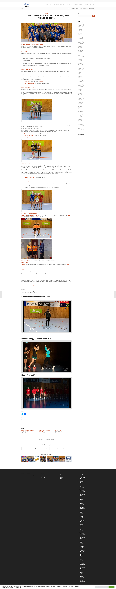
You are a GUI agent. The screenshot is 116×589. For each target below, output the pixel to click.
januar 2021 (80, 80)
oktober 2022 (80, 55)
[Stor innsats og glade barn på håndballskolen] (56, 459)
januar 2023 (80, 51)
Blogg (22, 8)
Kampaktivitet (62, 476)
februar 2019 (80, 108)
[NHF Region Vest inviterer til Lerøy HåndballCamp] (68, 459)
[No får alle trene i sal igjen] (24, 459)
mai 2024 (79, 31)
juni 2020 (79, 89)
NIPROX (68, 264)
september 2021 (80, 71)
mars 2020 (79, 93)
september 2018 (80, 115)
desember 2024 (80, 24)
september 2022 (80, 56)
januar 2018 (80, 124)
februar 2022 (80, 64)
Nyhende (77, 8)
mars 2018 (79, 121)
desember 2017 (80, 125)
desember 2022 (80, 52)
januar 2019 (80, 110)
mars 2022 (79, 63)
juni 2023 (79, 45)
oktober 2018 (80, 114)
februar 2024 (80, 35)
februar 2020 (80, 94)
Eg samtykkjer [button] (111, 586)
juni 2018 (79, 117)
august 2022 (80, 58)
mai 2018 (79, 119)
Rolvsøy (61, 441)
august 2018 (80, 116)
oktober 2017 (80, 128)
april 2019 (79, 106)
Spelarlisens (43, 476)
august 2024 (80, 29)
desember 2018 (80, 111)
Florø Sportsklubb (51, 441)
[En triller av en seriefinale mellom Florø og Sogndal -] (62, 459)
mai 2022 (79, 60)
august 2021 (80, 72)
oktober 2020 (80, 84)
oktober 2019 (80, 99)
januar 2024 (80, 37)
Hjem (72, 8)
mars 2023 (79, 48)
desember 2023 (80, 38)
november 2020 (80, 82)
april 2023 (79, 47)
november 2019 (80, 98)
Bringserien (29, 441)
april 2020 (79, 91)
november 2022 (80, 54)
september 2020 (80, 85)
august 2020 (80, 86)
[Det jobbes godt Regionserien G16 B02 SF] (50, 459)
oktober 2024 (80, 26)
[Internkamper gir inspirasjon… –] (115, 294)
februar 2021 (80, 78)
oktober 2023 (80, 41)
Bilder (61, 474)
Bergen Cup (43, 477)
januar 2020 (80, 95)
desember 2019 (80, 97)
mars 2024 (79, 34)
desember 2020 (80, 81)
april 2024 (79, 33)
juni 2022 (79, 59)
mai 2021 (79, 76)
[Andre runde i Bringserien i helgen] (1, 294)
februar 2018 (80, 123)
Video (61, 478)
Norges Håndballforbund (45, 474)
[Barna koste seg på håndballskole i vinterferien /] (43, 459)
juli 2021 (79, 73)
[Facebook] (92, 1)
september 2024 (80, 28)
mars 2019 (79, 107)
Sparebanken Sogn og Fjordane (39, 265)
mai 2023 (79, 46)
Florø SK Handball (50, 439)
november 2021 (80, 68)
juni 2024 (79, 30)
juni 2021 (79, 74)
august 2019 (80, 102)
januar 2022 (80, 65)
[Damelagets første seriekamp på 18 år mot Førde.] (31, 459)
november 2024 (80, 25)
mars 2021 (79, 77)
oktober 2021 (80, 69)
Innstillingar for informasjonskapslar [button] (101, 586)
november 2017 (80, 127)
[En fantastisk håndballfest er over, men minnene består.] (46, 32)
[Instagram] (94, 1)
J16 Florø (57, 441)
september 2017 (80, 129)
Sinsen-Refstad (66, 441)
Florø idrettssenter (36, 441)
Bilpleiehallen (29, 265)
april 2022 (79, 61)
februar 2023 (80, 50)
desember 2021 (80, 67)
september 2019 (80, 101)
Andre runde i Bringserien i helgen (27, 430)
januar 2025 (80, 22)
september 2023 (80, 42)
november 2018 (80, 112)
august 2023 (80, 43)
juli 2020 (79, 88)
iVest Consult (24, 265)
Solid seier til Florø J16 (59, 430)
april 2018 (79, 120)
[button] (44, 328)
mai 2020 (79, 90)
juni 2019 (79, 103)
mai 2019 (79, 104)
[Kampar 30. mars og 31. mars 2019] (37, 459)
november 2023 (80, 39)
